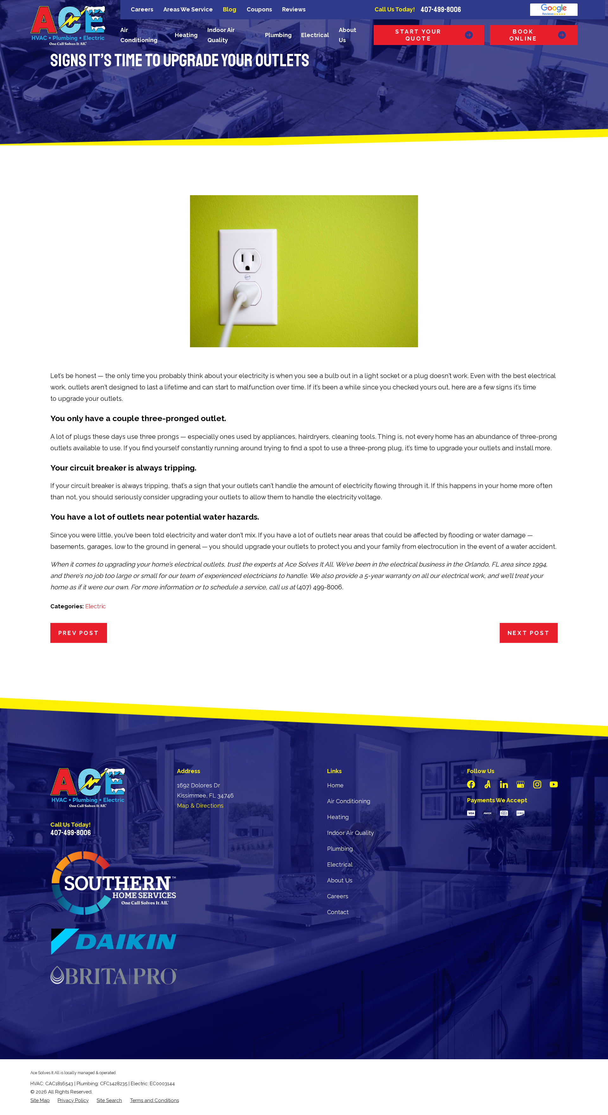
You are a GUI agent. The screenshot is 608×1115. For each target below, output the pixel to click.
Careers (142, 9)
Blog (229, 9)
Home (335, 785)
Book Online (523, 35)
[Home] (67, 25)
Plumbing (340, 848)
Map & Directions (200, 805)
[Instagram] (537, 784)
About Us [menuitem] (347, 35)
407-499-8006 (441, 9)
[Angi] (487, 784)
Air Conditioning (348, 801)
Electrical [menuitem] (315, 35)
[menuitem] (40, 1100)
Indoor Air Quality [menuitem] (221, 35)
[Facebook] (471, 784)
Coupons (259, 9)
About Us (339, 880)
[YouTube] (554, 784)
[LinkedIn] (504, 784)
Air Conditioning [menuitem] (138, 35)
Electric (95, 606)
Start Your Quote (418, 35)
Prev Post (78, 633)
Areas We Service (188, 9)
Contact (338, 912)
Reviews (294, 9)
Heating (338, 817)
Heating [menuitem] (186, 35)
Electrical (339, 864)
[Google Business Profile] (520, 784)
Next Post (529, 633)
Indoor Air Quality (350, 833)
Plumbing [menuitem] (278, 35)
